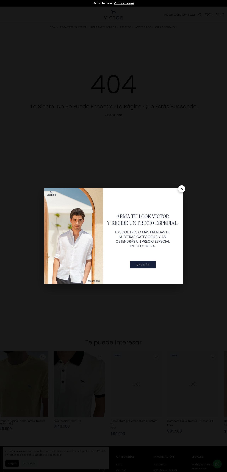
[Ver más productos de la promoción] (143, 264)
